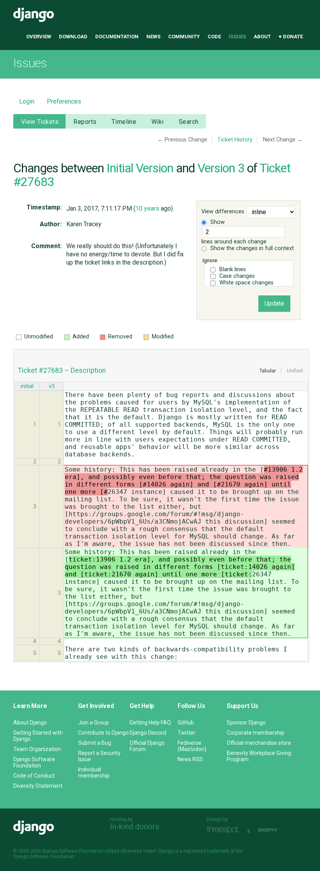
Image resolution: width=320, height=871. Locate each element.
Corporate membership (255, 733)
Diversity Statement (37, 786)
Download (73, 36)
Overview (38, 36)
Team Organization (37, 749)
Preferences (64, 101)
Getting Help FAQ (150, 722)
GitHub (186, 722)
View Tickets (40, 121)
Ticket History (234, 139)
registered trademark (206, 851)
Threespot (225, 830)
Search (189, 121)
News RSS (190, 759)
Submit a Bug (94, 743)
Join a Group (93, 722)
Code (214, 36)
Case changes (237, 276)
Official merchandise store (259, 743)
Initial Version (140, 168)
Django (33, 15)
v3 (52, 386)
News (153, 36)
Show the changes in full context (251, 248)
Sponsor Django (246, 722)
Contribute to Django (103, 733)
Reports (84, 121)
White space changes (246, 282)
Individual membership (94, 772)
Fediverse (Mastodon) (192, 746)
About (262, 36)
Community (184, 36)
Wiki (157, 121)
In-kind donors (134, 826)
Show (217, 222)
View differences (222, 212)
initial (27, 386)
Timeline (124, 121)
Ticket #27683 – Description (62, 370)
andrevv (276, 830)
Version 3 (220, 168)
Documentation (117, 36)
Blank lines (232, 269)
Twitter (187, 733)
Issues (237, 36)
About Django (30, 722)
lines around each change (234, 241)
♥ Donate (291, 36)
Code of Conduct (34, 776)
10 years (147, 208)
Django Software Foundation (34, 762)
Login (26, 101)
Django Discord (148, 733)
